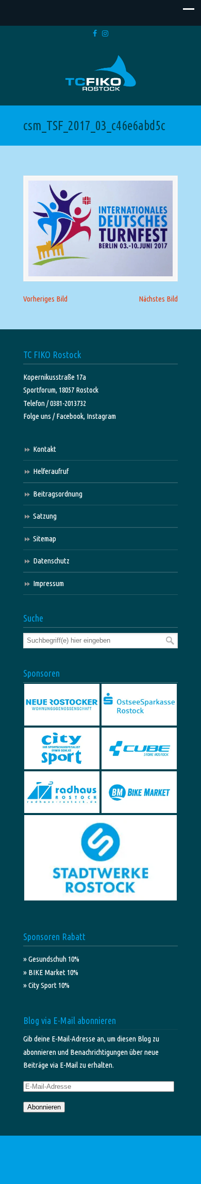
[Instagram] (105, 34)
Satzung (45, 515)
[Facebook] (94, 34)
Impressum (48, 583)
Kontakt (44, 449)
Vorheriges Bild (45, 298)
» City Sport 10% (46, 985)
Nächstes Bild (158, 298)
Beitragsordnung (57, 493)
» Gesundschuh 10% (51, 959)
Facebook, (71, 416)
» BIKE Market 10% (50, 972)
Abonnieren (44, 1107)
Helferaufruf (51, 471)
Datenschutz (51, 560)
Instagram (101, 416)
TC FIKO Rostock (100, 73)
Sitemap (44, 538)
